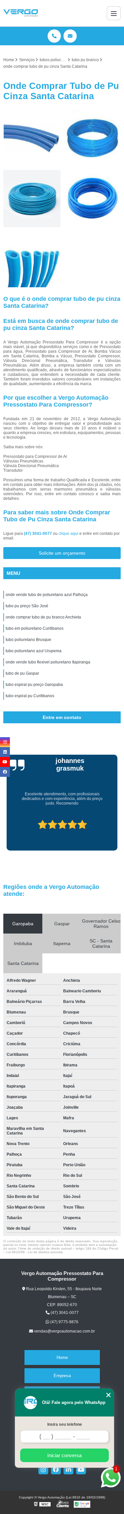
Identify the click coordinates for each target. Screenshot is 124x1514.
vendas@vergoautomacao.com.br (64, 1331)
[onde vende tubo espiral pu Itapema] (92, 198)
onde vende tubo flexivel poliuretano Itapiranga (48, 662)
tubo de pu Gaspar (22, 673)
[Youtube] (81, 1469)
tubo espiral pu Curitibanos (30, 696)
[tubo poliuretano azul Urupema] (92, 138)
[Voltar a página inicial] (20, 13)
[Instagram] (43, 1469)
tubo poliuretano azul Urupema (34, 651)
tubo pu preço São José (27, 606)
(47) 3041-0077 (38, 533)
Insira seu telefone (64, 1424)
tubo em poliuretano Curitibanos (34, 628)
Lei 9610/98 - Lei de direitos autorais (34, 1252)
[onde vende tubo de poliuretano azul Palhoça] (32, 138)
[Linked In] (68, 1469)
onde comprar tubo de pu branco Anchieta (43, 617)
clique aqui (68, 533)
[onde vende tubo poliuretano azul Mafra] (32, 259)
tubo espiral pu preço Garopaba (34, 684)
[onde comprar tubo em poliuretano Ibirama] (32, 198)
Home (62, 1357)
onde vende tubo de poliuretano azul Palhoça (47, 594)
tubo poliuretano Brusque (28, 639)
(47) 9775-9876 (63, 1322)
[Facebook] (56, 1469)
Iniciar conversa (64, 1455)
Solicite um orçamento (62, 553)
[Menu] (114, 13)
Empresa (62, 1375)
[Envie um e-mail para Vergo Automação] (70, 36)
